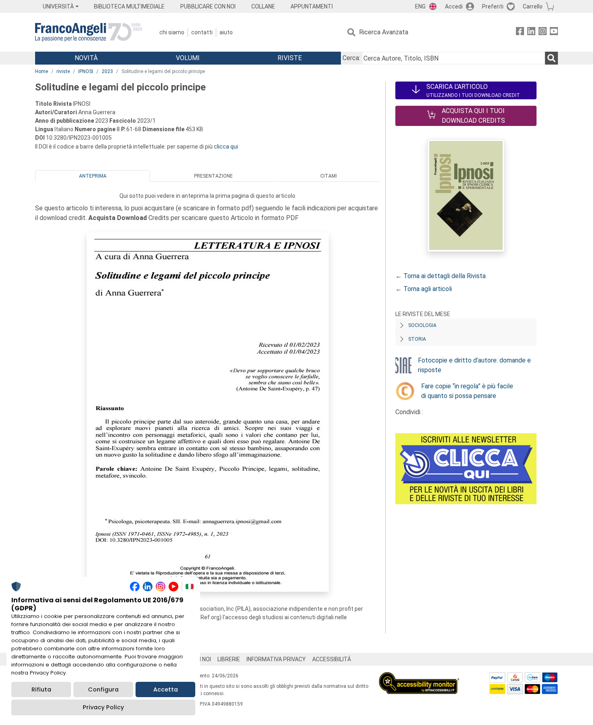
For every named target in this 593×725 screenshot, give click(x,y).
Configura (103, 689)
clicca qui (226, 146)
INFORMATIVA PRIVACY (276, 659)
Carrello (533, 6)
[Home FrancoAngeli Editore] (88, 32)
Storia (417, 339)
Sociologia (422, 325)
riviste (63, 71)
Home (41, 71)
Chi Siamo (171, 32)
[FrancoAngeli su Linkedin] (531, 32)
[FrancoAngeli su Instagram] (543, 32)
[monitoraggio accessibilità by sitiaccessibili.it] (419, 677)
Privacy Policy (103, 707)
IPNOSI (85, 71)
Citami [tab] (328, 176)
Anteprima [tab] (92, 176)
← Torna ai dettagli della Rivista (440, 276)
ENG (420, 6)
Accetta (165, 689)
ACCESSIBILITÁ (331, 659)
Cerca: (351, 58)
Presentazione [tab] (213, 176)
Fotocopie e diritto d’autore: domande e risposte (474, 365)
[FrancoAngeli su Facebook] (520, 32)
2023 (107, 71)
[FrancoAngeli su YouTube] (554, 32)
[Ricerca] (551, 58)
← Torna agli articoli (423, 289)
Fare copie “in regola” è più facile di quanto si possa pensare (467, 391)
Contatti (202, 32)
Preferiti (492, 6)
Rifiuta (41, 689)
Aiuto (226, 32)
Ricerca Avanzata (383, 32)
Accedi (454, 6)
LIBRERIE (228, 659)
